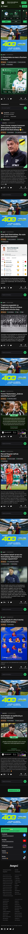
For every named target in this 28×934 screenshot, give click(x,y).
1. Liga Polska (17, 878)
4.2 (11, 18)
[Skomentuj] (25, 194)
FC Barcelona (17, 911)
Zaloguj (24, 6)
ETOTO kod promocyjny (7, 876)
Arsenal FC (17, 901)
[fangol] (14, 866)
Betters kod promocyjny (7, 890)
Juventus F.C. (17, 918)
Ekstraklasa (17, 876)
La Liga (16, 883)
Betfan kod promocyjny (7, 888)
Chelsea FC (17, 902)
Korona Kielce (5, 920)
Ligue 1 (16, 888)
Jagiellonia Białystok (6, 911)
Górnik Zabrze (5, 906)
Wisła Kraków (5, 902)
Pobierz (24, 2)
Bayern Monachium (18, 913)
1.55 (5, 18)
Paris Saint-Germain (18, 916)
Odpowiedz (13, 116)
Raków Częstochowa (7, 916)
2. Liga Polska (17, 880)
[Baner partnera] (14, 38)
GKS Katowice (5, 918)
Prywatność (17, 871)
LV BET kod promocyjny (7, 885)
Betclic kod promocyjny (7, 892)
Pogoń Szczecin (6, 913)
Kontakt (16, 869)
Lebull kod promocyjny (7, 878)
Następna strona (13, 790)
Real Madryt (17, 909)
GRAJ (6, 21)
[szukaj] (20, 6)
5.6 (17, 18)
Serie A (16, 887)
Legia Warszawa (6, 901)
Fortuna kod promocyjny (7, 887)
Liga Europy (17, 892)
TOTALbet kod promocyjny (8, 895)
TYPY (16, 21)
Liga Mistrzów (17, 890)
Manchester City (18, 906)
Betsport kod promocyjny (7, 880)
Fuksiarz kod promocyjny (7, 883)
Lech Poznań (5, 904)
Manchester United (18, 908)
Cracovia (4, 909)
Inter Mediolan (17, 920)
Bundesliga (17, 885)
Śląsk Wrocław (5, 908)
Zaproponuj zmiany (7, 869)
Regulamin (5, 871)
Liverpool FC (17, 904)
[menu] (2, 6)
